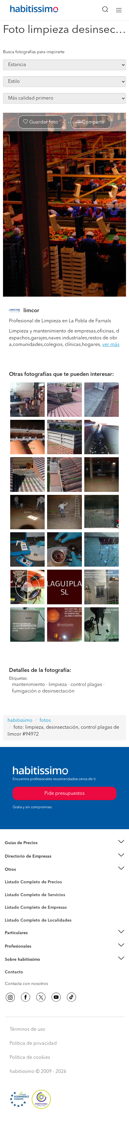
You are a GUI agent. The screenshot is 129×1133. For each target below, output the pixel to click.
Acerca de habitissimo (26, 967)
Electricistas (16, 905)
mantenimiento (28, 684)
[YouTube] (56, 997)
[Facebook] (25, 997)
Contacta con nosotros (26, 984)
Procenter (14, 895)
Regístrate (14, 946)
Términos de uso (27, 1029)
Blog (9, 877)
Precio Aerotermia (22, 856)
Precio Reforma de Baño (28, 850)
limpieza (58, 684)
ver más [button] (110, 344)
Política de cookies (30, 1057)
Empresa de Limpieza (25, 869)
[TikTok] (71, 997)
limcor (31, 310)
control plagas (86, 684)
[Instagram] (10, 997)
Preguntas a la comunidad (29, 883)
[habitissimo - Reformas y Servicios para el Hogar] (27, 10)
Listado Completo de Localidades (38, 920)
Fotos (10, 889)
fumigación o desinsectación (43, 691)
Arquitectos (16, 917)
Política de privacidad (33, 1043)
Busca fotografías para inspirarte (33, 52)
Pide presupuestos (64, 1123)
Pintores (12, 899)
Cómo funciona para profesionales (38, 953)
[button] (64, 843)
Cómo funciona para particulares (36, 940)
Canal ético (15, 973)
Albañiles (14, 911)
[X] (40, 997)
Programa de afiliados (26, 979)
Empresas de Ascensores (28, 863)
